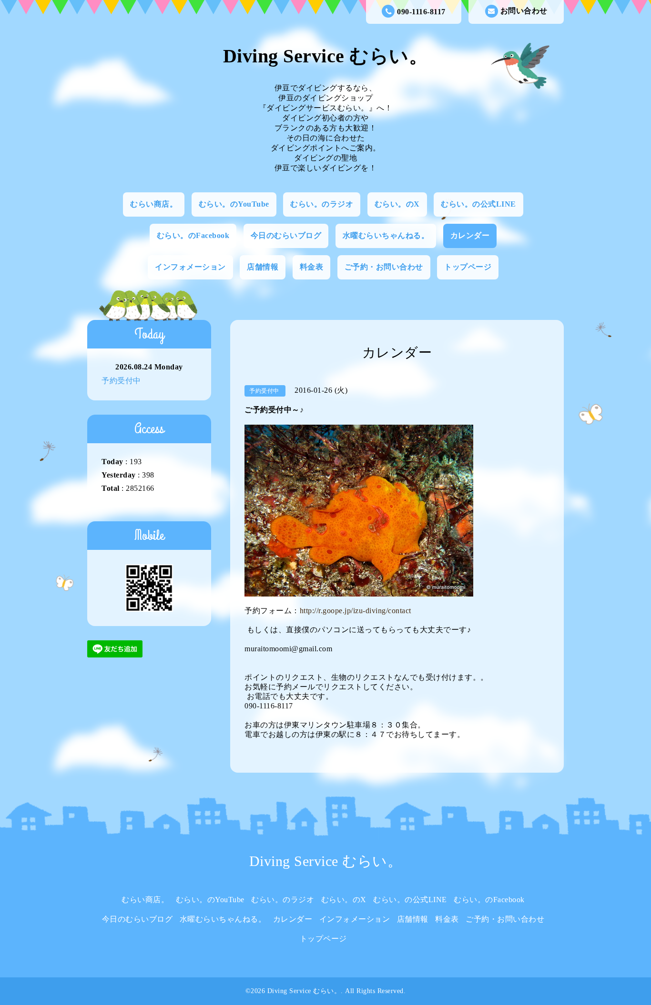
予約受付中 (121, 381)
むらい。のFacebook (193, 235)
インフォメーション (190, 267)
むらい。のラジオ (321, 204)
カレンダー (470, 235)
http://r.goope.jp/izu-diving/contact (355, 611)
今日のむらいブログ (286, 235)
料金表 (312, 267)
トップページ (467, 267)
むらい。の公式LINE (478, 204)
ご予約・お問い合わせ (384, 267)
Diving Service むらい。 (325, 56)
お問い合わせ (524, 11)
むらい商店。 (153, 204)
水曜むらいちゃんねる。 (386, 235)
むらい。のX (397, 204)
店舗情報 (262, 267)
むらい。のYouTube (234, 204)
